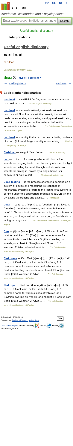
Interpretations (19, 37)
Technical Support (20, 320)
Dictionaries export (9, 325)
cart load (9, 110)
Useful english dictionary (36, 30)
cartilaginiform (17, 83)
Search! (64, 20)
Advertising (34, 320)
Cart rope (10, 285)
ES (61, 3)
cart (6, 159)
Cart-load (10, 152)
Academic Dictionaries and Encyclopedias (32, 14)
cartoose (61, 83)
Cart (6, 231)
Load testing (12, 181)
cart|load (9, 99)
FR (67, 3)
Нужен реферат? (30, 77)
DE (54, 3)
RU (47, 3)
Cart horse (10, 258)
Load (7, 204)
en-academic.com (14, 6)
